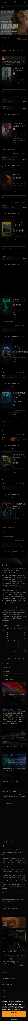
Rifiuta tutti (14, 1015)
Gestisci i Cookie (14, 1019)
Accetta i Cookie (14, 1012)
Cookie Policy (18, 1009)
